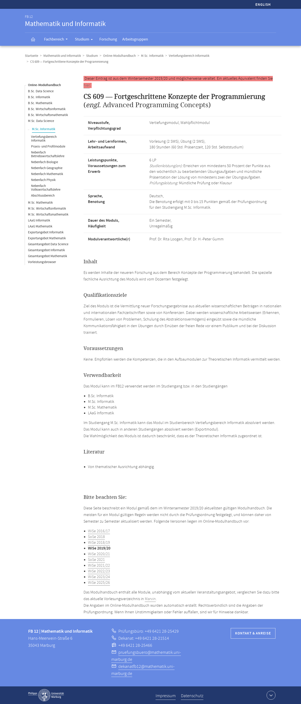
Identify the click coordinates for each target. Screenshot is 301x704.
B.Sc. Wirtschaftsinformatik (46, 109)
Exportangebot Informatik (45, 232)
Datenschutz (192, 696)
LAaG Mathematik (40, 226)
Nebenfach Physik (43, 180)
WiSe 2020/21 (99, 554)
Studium (82, 39)
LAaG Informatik (39, 220)
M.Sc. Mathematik (40, 203)
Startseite (31, 56)
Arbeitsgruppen (135, 39)
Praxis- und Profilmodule (48, 146)
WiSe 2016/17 (99, 531)
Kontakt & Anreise (253, 633)
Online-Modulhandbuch (119, 56)
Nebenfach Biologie (44, 162)
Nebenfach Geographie (46, 168)
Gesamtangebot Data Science (48, 244)
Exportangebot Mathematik (47, 238)
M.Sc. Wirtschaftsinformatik (47, 208)
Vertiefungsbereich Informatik (189, 56)
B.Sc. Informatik (39, 97)
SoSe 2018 (96, 537)
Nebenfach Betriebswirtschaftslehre (47, 154)
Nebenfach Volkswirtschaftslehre (45, 188)
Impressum (166, 696)
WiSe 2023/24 (99, 577)
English (263, 4)
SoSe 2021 (96, 559)
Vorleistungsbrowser (42, 262)
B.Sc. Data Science (41, 91)
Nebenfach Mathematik (47, 174)
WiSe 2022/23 (99, 571)
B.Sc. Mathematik (40, 103)
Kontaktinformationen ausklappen (271, 695)
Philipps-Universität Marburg (46, 695)
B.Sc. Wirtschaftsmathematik (48, 115)
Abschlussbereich (43, 196)
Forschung (108, 39)
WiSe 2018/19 (99, 542)
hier (87, 85)
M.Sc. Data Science (41, 121)
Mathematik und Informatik (62, 56)
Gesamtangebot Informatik (46, 250)
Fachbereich (54, 39)
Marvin (150, 599)
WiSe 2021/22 (99, 565)
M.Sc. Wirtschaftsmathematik (48, 214)
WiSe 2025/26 (99, 582)
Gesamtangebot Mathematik (47, 256)
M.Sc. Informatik (152, 56)
